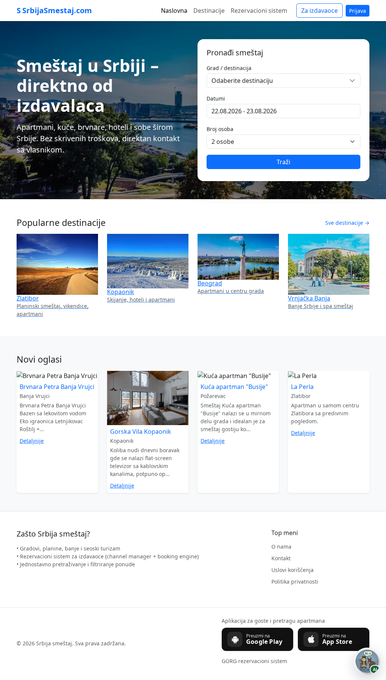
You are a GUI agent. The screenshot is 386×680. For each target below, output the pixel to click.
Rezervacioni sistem (259, 10)
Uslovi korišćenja (292, 569)
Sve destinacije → (347, 222)
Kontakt (281, 558)
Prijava (357, 10)
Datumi (216, 98)
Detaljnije (32, 440)
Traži (283, 162)
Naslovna (174, 10)
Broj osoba (220, 129)
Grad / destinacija (229, 68)
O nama (281, 546)
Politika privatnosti (294, 581)
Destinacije (209, 10)
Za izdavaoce (319, 10)
